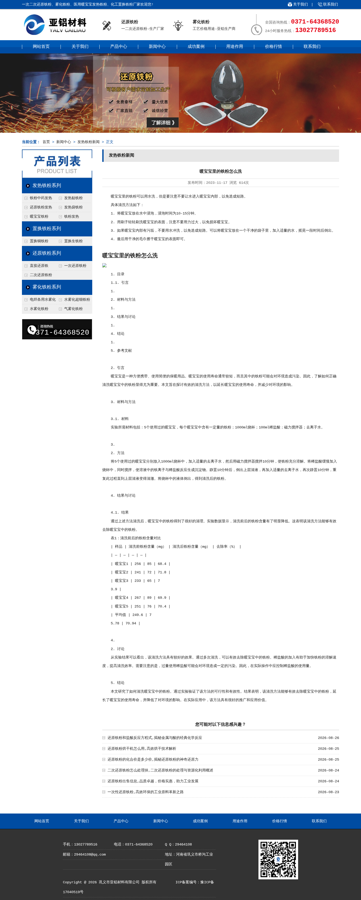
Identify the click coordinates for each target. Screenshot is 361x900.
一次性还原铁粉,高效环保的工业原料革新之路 (146, 792)
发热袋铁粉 (73, 207)
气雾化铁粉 (73, 309)
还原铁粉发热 (41, 207)
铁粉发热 (71, 216)
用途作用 (234, 46)
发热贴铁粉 (73, 198)
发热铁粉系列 (47, 185)
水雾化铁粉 (39, 309)
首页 (46, 142)
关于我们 (300, 4)
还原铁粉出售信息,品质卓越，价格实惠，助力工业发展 (153, 781)
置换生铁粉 (73, 241)
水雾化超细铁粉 (77, 300)
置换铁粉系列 (47, 228)
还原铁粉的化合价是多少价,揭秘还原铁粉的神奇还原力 (153, 759)
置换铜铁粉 (39, 241)
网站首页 (41, 46)
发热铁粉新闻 (88, 142)
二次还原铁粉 (41, 275)
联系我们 (330, 4)
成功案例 (196, 46)
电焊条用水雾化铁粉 (39, 301)
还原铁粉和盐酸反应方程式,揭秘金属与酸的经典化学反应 (155, 738)
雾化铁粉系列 (47, 287)
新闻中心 (157, 46)
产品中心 (118, 46)
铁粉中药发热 (41, 198)
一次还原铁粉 (75, 266)
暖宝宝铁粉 (39, 216)
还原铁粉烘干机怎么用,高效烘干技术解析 (142, 749)
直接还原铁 (39, 266)
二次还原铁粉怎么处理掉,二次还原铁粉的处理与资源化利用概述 (160, 770)
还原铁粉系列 (47, 253)
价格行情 (273, 46)
